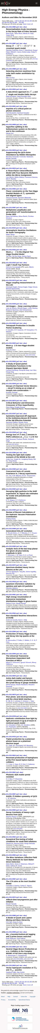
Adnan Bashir (23, 216)
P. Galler (19, 640)
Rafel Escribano (11, 96)
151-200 (29, 21)
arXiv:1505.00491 (30, 355)
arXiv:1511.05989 (10, 915)
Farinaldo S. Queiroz (12, 885)
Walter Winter (10, 234)
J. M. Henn (18, 555)
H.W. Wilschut (16, 475)
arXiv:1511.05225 (10, 343)
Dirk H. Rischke (11, 179)
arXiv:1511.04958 (10, 124)
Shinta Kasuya (10, 684)
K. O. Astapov (10, 500)
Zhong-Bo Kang (24, 370)
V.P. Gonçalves (29, 330)
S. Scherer (24, 701)
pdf (18, 27)
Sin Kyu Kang (16, 256)
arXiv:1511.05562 (10, 613)
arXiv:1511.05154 (10, 228)
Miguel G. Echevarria (13, 662)
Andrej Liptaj (26, 52)
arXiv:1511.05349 (10, 432)
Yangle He (17, 459)
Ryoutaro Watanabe (24, 197)
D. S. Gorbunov (21, 500)
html (20, 27)
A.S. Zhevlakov (11, 725)
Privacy (3, 1000)
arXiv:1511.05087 (10, 207)
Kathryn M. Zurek (16, 866)
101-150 (24, 21)
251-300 (4, 22)
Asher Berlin (10, 864)
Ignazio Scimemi (26, 662)
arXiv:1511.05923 (10, 837)
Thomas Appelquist (12, 571)
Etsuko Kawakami (22, 684)
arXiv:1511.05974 (10, 897)
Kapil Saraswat (11, 439)
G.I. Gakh (9, 745)
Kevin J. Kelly (22, 620)
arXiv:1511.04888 (10, 69)
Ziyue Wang (10, 407)
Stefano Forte (10, 603)
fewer (24, 24)
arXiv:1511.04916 (10, 89)
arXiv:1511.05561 (10, 594)
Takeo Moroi (18, 33)
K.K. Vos (8, 475)
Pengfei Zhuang (20, 407)
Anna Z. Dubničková (25, 50)
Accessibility (12, 1000)
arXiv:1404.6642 (17, 828)
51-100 (20, 21)
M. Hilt (8, 701)
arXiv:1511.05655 (10, 676)
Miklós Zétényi (19, 177)
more (28, 24)
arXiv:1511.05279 (10, 400)
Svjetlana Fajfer (11, 972)
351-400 (14, 22)
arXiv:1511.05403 (10, 489)
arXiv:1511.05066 (10, 189)
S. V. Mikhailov (22, 533)
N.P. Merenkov (28, 745)
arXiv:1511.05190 (10, 304)
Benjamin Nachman (12, 310)
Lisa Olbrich (10, 177)
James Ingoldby (31, 571)
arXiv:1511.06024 (10, 965)
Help (8, 996)
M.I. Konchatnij (18, 745)
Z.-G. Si (32, 640)
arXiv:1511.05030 (10, 150)
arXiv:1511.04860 (10, 27)
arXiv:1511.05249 (10, 383)
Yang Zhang (13, 461)
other (24, 27)
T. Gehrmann (10, 555)
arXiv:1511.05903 (10, 810)
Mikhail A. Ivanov (16, 52)
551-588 (21, 22)
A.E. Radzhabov (11, 727)
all (32, 24)
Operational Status (24, 1000)
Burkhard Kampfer (23, 113)
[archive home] (5, 3)
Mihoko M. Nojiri (28, 33)
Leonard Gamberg (12, 370)
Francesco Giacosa (31, 177)
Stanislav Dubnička (12, 50)
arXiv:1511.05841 (10, 772)
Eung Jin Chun (11, 350)
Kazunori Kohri (19, 843)
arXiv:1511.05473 (10, 565)
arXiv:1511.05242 (10, 361)
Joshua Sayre (26, 256)
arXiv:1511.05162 (10, 249)
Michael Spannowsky (13, 288)
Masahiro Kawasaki (12, 157)
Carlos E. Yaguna (26, 885)
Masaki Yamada (11, 158)
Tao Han (8, 256)
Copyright (32, 996)
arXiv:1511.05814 (10, 755)
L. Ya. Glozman (11, 798)
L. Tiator (31, 701)
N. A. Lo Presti (28, 555)
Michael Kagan (22, 308)
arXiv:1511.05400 (10, 469)
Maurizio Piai (10, 573)
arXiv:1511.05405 (10, 510)
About (3, 996)
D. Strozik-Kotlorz (11, 533)
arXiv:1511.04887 (10, 43)
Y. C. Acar (9, 764)
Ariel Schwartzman (25, 310)
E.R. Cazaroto (18, 330)
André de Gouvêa (12, 620)
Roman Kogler (22, 287)
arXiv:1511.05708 (10, 716)
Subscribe (24, 996)
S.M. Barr (9, 922)
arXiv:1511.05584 (10, 631)
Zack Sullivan (21, 938)
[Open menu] (36, 3)
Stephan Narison (11, 816)
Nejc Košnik (21, 972)
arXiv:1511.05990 (10, 932)
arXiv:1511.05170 (10, 280)
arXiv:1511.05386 (10, 452)
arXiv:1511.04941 (10, 106)
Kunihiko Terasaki (11, 392)
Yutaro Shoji (10, 35)
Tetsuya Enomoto (11, 197)
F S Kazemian (17, 779)
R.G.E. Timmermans (28, 475)
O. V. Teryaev (32, 533)
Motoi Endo (9, 33)
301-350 (9, 22)
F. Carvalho (9, 330)
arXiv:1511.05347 (10, 413)
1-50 (16, 21)
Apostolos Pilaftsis (12, 422)
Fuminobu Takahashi (26, 157)
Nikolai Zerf (9, 133)
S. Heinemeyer (11, 955)
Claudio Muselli (21, 603)
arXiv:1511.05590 (10, 653)
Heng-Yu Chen (17, 922)
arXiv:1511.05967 (10, 879)
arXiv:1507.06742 (14, 444)
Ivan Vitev (33, 370)
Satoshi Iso (9, 843)
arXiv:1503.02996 (18, 959)
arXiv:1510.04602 (22, 708)
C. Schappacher (21, 955)
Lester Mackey (32, 308)
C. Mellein (26, 640)
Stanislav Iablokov (12, 588)
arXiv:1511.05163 (10, 262)
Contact (15, 996)
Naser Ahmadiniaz (12, 216)
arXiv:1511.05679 (10, 694)
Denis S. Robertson (21, 864)
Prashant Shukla (22, 439)
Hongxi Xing (10, 372)
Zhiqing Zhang (10, 519)
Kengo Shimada (29, 843)
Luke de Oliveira (11, 308)
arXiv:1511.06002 (10, 947)
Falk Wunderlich (11, 113)
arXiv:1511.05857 (10, 794)
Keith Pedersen (11, 938)
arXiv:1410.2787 (28, 959)
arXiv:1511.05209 (10, 323)
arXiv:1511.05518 (10, 581)
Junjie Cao (9, 459)
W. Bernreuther (11, 640)
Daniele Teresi (23, 422)
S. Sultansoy (30, 764)
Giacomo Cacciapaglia (13, 267)
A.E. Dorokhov (25, 725)
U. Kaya (15, 764)
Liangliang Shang (27, 459)
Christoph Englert (11, 287)
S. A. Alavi (9, 779)
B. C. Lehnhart (15, 701)
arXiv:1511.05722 (10, 736)
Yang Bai (22, 571)
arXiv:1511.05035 (10, 168)
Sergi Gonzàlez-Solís (24, 96)
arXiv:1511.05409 (10, 546)
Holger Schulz (32, 287)
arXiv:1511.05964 (10, 855)
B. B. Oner (22, 764)
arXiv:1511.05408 (10, 528)
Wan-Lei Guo (10, 77)
